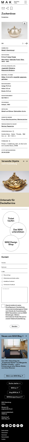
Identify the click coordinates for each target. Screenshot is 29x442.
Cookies (3, 439)
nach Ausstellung (9, 163)
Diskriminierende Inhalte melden (11, 278)
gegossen (23, 77)
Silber (3, 77)
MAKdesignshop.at (14, 397)
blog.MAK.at (13, 392)
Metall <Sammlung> (8, 50)
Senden (14, 326)
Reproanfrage (7, 275)
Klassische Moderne (8, 70)
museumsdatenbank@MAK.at (7, 413)
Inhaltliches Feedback (9, 281)
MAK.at (13, 388)
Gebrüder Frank (15, 60)
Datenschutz (4, 432)
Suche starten (14, 383)
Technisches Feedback (9, 284)
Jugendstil (4, 68)
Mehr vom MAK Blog (13, 376)
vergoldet (16, 77)
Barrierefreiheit (5, 437)
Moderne (12, 68)
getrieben (4, 79)
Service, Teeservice (7, 126)
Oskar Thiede (11, 57)
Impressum (4, 434)
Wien (22, 60)
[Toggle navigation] (25, 2)
